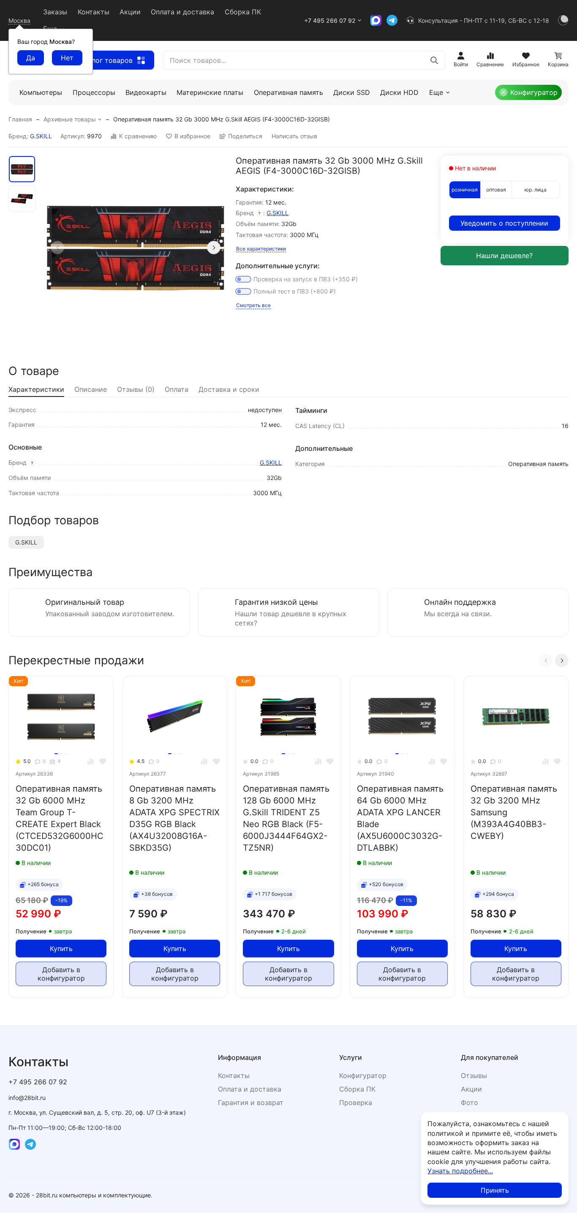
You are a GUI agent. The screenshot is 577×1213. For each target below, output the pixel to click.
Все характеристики (261, 248)
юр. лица (536, 189)
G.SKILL (41, 136)
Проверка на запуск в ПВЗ (305, 279)
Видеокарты (145, 92)
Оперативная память (288, 92)
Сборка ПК (243, 12)
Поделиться (245, 136)
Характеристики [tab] (36, 389)
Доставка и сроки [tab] (229, 389)
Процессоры (94, 92)
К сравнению (138, 136)
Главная (20, 119)
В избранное (192, 136)
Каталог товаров (104, 60)
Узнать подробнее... (460, 1171)
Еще (436, 92)
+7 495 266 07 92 (330, 20)
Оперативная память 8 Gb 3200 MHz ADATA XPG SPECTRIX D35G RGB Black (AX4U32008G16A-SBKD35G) (174, 818)
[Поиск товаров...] (434, 60)
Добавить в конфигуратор (61, 973)
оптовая (496, 189)
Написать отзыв (294, 136)
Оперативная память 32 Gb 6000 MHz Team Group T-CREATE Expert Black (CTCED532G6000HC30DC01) (59, 818)
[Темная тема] (563, 20)
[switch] (243, 279)
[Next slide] (213, 247)
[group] (135, 247)
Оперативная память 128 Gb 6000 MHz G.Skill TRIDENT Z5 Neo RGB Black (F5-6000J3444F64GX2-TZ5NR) (286, 818)
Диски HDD (399, 92)
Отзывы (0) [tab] (136, 389)
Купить (61, 948)
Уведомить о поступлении (504, 223)
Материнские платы (210, 92)
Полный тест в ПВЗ (294, 291)
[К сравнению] (91, 761)
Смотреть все (253, 305)
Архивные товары (70, 119)
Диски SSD (351, 92)
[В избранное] (103, 761)
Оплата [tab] (176, 389)
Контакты (93, 12)
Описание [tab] (90, 389)
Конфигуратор (534, 92)
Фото (469, 1102)
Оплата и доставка (182, 12)
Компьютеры (40, 92)
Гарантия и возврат (250, 1102)
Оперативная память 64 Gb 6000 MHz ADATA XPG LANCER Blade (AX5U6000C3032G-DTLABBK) (400, 818)
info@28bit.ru (27, 1097)
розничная (465, 189)
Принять (495, 1190)
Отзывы (474, 1075)
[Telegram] (392, 20)
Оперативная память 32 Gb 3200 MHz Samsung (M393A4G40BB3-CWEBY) (514, 812)
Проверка (355, 1102)
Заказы (55, 12)
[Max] (376, 20)
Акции (130, 12)
